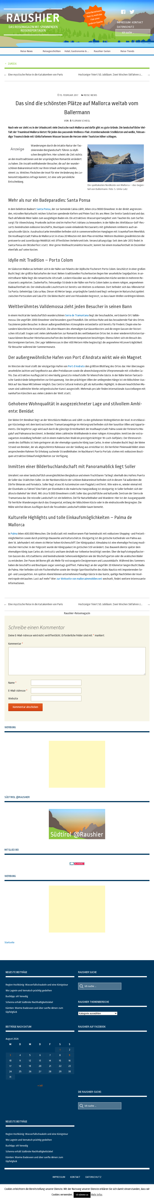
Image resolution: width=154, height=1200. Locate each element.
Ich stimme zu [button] (82, 1194)
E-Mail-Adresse (17, 690)
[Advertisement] (77, 764)
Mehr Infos (96, 1194)
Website (13, 698)
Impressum (124, 22)
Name (12, 682)
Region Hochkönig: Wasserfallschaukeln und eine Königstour (37, 984)
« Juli (40, 1085)
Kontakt (137, 22)
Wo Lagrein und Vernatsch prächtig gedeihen (29, 990)
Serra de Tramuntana (77, 315)
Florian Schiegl (81, 120)
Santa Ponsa (43, 209)
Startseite (9, 942)
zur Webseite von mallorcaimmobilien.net (80, 578)
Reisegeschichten (52, 51)
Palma (14, 533)
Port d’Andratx (76, 366)
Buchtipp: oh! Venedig (17, 996)
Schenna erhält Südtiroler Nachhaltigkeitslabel (29, 1002)
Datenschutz (125, 27)
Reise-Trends (127, 51)
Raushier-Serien (102, 51)
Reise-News (26, 51)
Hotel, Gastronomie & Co (77, 51)
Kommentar (15, 643)
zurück (12, 63)
